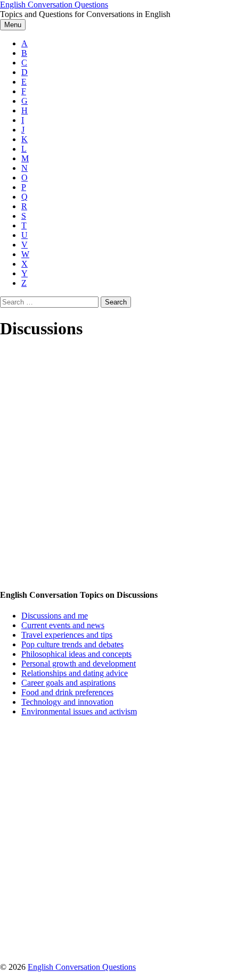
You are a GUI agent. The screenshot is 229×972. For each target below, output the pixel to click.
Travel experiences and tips (66, 634)
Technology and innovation (67, 701)
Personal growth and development (78, 663)
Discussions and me (54, 615)
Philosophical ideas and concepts (76, 653)
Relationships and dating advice (74, 673)
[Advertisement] (114, 464)
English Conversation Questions (54, 4)
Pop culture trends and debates (72, 644)
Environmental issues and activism (79, 711)
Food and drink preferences (67, 692)
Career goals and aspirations (68, 682)
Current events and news (62, 625)
